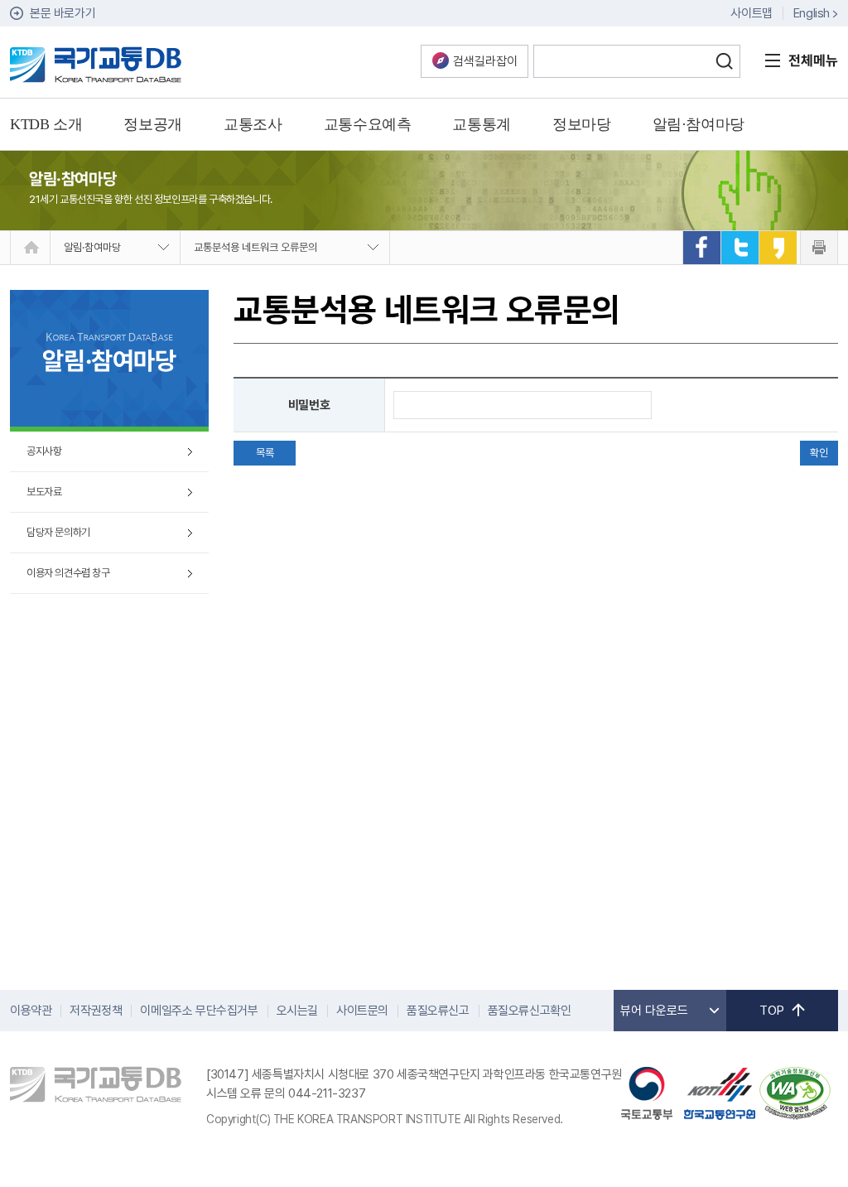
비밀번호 (309, 405)
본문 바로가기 (62, 13)
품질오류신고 (438, 1010)
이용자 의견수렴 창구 (68, 573)
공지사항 (43, 451)
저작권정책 (96, 1010)
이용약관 (30, 1010)
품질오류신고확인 (529, 1010)
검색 (724, 61)
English (811, 13)
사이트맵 (751, 13)
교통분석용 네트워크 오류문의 (255, 247)
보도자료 (43, 491)
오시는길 (297, 1010)
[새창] (701, 247)
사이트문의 (362, 1010)
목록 (264, 452)
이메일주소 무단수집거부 (199, 1010)
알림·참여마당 (92, 247)
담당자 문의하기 (58, 532)
